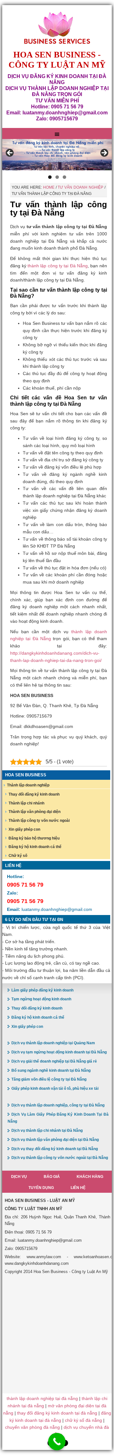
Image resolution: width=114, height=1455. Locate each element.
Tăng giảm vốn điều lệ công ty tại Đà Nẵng (48, 1079)
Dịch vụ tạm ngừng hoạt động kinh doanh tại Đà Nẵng (59, 1052)
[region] (57, 154)
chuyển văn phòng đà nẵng (32, 1427)
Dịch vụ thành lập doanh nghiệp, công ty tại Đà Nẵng (57, 1105)
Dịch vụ (19, 1176)
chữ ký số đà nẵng (83, 1420)
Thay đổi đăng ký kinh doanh (34, 794)
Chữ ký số (18, 855)
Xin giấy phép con (24, 829)
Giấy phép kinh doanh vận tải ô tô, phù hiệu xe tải (54, 1088)
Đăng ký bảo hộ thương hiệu (34, 838)
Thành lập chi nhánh (26, 803)
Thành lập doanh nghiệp (28, 785)
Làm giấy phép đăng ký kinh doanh (42, 990)
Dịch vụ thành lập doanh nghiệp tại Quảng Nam (53, 1043)
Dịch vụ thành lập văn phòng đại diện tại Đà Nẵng (55, 1139)
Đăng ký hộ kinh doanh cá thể (35, 847)
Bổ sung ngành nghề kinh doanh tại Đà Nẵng (51, 1070)
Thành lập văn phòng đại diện (34, 811)
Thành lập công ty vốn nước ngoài (39, 820)
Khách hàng (90, 1176)
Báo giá (52, 1176)
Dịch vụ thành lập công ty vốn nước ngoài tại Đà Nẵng (59, 1157)
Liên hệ (78, 1187)
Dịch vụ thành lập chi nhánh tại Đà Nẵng (47, 1130)
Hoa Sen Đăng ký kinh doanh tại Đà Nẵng (57, 28)
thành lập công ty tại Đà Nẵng (58, 265)
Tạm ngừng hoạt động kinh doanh (41, 999)
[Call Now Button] (57, 1441)
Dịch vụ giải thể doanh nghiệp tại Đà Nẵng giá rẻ (54, 1061)
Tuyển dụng (41, 1187)
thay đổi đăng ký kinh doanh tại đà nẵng (57, 1413)
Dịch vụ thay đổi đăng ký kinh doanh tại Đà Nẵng (54, 1149)
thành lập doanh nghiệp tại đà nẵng (42, 1398)
